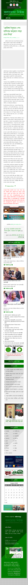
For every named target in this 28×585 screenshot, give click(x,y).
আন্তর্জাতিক (16, 436)
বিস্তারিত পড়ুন (8, 264)
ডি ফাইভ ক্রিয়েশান (7, 565)
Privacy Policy (15, 565)
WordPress (17, 573)
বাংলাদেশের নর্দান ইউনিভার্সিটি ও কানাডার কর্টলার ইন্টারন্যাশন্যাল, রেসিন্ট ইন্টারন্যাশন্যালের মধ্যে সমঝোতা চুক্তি (14, 321)
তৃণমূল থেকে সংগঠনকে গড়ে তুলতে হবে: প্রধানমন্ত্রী (13, 332)
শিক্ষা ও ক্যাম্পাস (9, 453)
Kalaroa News (10, 186)
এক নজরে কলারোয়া (7, 564)
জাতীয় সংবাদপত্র (15, 564)
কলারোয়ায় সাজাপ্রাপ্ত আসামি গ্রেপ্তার (13, 384)
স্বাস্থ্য (15, 448)
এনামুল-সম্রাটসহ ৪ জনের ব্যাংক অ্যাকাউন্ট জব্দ (14, 395)
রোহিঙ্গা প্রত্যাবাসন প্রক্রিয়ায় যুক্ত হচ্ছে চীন (13, 315)
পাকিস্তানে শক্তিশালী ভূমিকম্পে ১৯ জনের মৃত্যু (14, 389)
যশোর (15, 440)
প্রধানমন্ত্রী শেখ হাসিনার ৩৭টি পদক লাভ (12, 327)
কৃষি (15, 445)
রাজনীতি (15, 443)
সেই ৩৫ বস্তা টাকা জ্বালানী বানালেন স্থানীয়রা (14, 386)
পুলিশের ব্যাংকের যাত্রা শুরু (9, 341)
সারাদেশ (7, 445)
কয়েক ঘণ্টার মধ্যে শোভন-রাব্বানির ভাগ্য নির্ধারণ (13, 336)
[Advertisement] (16, 24)
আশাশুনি (15, 433)
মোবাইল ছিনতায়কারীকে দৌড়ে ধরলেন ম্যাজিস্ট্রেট (13, 334)
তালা (6, 433)
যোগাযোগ (13, 2)
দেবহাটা (7, 436)
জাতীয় (12, 224)
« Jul (6, 502)
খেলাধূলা (7, 448)
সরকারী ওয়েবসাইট (14, 562)
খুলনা (7, 440)
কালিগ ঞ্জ (16, 438)
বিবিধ (15, 450)
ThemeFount (16, 571)
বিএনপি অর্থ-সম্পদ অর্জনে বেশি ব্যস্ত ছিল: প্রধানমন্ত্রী (14, 343)
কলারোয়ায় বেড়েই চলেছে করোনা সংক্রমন (13, 381)
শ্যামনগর (7, 438)
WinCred (17, 575)
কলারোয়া (7, 431)
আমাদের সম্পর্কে (8, 2)
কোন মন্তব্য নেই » (17, 224)
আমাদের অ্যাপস (18, 2)
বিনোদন (7, 450)
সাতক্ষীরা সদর (16, 431)
